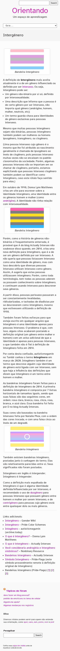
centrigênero (10, 503)
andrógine (9, 201)
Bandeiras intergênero (18, 555)
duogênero (36, 492)
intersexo (27, 87)
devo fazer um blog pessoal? (16, 595)
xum (35, 622)
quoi (26, 622)
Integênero (11, 529)
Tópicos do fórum (16, 591)
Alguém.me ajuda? (11, 602)
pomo (41, 622)
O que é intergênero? (17, 536)
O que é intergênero (16, 544)
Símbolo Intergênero (17, 559)
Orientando (30, 11)
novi (46, 622)
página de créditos (19, 646)
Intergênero (12, 520)
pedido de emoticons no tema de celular (21, 599)
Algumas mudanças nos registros (18, 605)
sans (31, 622)
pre (52, 622)
